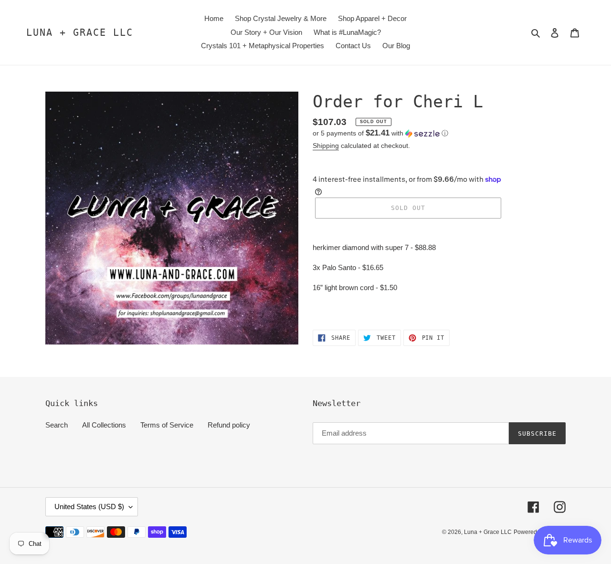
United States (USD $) (89, 506)
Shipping (326, 145)
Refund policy (229, 425)
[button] (380, 133)
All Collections (104, 425)
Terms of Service (166, 425)
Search (56, 425)
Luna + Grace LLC (79, 32)
